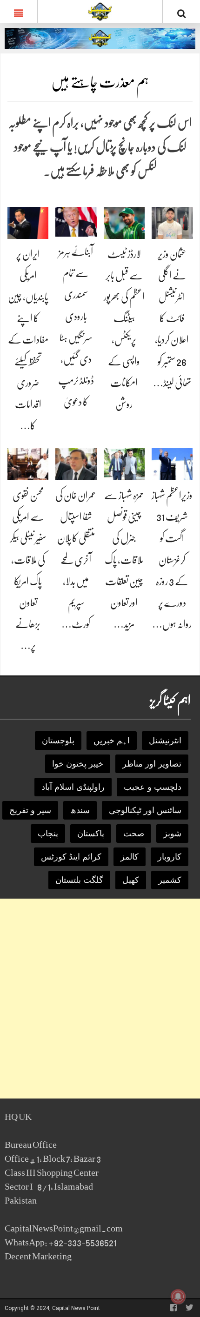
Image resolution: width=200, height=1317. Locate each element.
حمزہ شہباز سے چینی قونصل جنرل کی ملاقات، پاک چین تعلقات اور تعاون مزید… (124, 560)
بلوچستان (58, 740)
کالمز (129, 856)
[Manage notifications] (178, 1296)
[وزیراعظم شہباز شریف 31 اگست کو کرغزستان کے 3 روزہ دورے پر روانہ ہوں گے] (172, 463)
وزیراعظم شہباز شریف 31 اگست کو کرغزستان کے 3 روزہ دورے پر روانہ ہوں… (172, 560)
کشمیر (169, 880)
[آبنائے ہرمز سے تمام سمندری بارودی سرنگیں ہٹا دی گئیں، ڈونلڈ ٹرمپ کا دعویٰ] (75, 221)
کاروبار (169, 856)
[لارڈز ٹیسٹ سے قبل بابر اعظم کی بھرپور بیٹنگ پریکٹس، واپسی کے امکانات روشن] (124, 222)
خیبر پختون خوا (77, 763)
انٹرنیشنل (165, 740)
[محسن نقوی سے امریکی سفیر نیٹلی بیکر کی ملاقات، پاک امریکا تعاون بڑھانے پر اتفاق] (27, 463)
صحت (133, 833)
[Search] (181, 13)
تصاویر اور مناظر (151, 763)
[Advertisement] (100, 999)
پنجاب (48, 833)
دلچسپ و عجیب (152, 787)
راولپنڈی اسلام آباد (73, 787)
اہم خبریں (111, 740)
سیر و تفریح (30, 810)
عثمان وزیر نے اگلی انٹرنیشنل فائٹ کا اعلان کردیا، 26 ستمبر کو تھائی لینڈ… (172, 318)
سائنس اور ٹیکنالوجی (145, 810)
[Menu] (18, 11)
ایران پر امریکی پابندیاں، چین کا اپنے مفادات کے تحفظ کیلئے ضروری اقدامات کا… (28, 340)
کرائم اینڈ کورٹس (71, 856)
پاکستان (90, 833)
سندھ (80, 810)
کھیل (130, 880)
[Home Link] (100, 10)
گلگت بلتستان (79, 880)
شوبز (172, 833)
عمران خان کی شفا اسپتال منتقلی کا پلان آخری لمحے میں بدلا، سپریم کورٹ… (75, 560)
